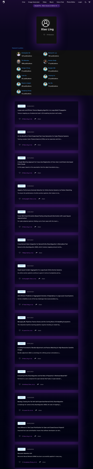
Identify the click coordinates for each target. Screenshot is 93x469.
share (39, 119)
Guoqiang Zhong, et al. (30, 462)
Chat (23, 2)
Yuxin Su (24, 75)
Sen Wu (50, 83)
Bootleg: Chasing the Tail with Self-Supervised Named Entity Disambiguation (40, 401)
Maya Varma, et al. (28, 253)
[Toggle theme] (85, 2)
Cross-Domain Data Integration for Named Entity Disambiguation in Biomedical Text (43, 244)
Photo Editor (71, 2)
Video (45, 2)
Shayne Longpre (26, 83)
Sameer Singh (52, 60)
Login (80, 2)
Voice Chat (60, 2)
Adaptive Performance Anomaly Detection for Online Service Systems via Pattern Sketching (45, 190)
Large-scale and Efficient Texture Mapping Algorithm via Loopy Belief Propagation (42, 110)
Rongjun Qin (51, 68)
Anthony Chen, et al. (29, 384)
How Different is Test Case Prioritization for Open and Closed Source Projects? (41, 427)
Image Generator (34, 2)
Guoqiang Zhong (26, 90)
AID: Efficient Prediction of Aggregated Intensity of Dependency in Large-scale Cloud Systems (45, 296)
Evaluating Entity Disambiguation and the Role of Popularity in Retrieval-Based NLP (42, 376)
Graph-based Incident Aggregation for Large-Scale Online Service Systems (40, 270)
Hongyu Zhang (26, 68)
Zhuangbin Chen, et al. (29, 199)
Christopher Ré (26, 53)
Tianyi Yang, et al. (28, 304)
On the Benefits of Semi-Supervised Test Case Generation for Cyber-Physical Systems (43, 136)
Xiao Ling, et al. (27, 119)
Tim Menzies (25, 60)
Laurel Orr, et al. (27, 330)
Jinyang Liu (51, 75)
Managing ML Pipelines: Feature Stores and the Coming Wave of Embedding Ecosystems (44, 322)
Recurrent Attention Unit (25, 453)
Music (52, 2)
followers (50, 35)
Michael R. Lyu (52, 53)
